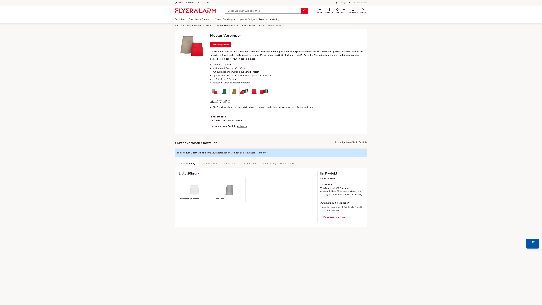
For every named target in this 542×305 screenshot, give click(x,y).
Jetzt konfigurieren (220, 44)
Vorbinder (242, 126)
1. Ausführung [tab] (188, 163)
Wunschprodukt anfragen (334, 217)
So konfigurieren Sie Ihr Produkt (351, 142)
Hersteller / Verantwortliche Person (228, 120)
